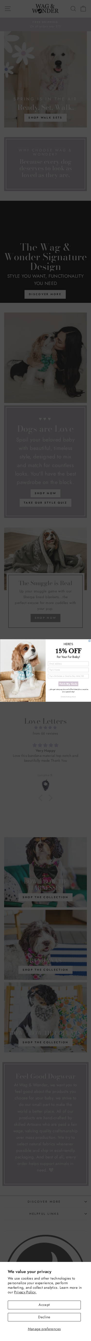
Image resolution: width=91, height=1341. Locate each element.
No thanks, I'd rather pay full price (68, 697)
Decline (44, 1317)
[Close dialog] (90, 641)
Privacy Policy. (25, 1292)
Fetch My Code (68, 683)
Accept (44, 1304)
